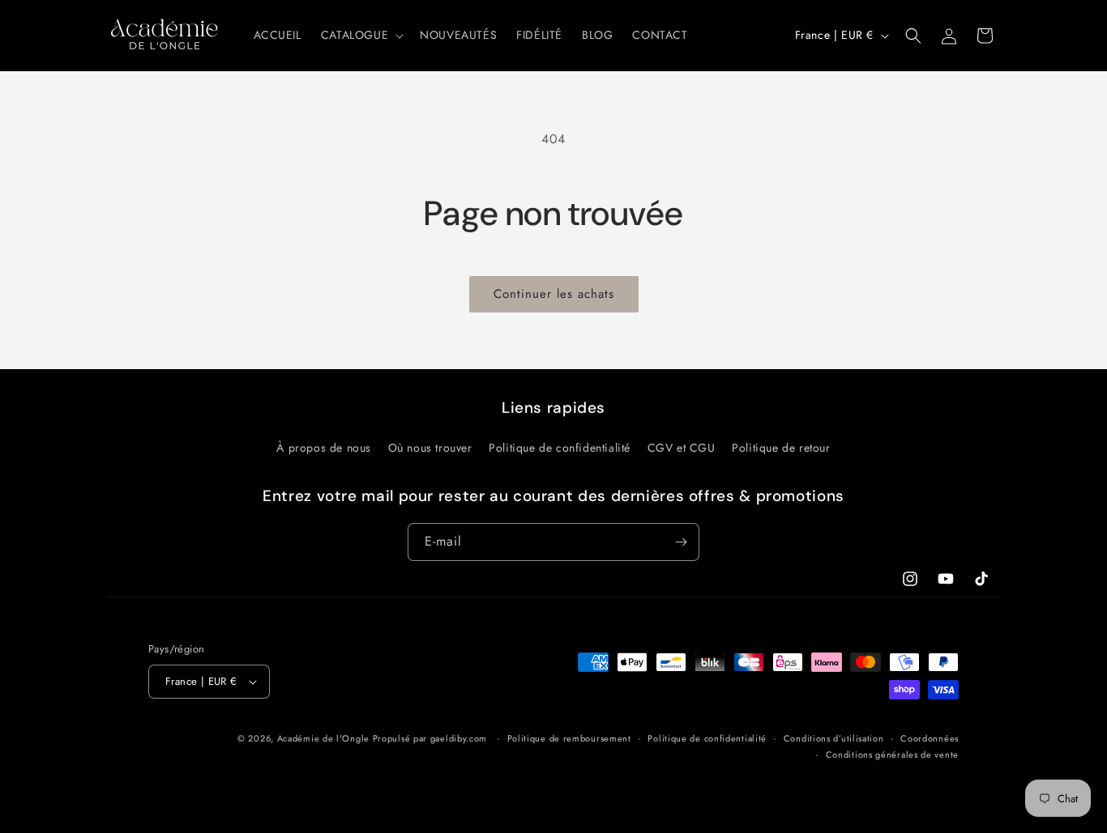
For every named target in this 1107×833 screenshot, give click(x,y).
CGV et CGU (682, 448)
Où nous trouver (430, 448)
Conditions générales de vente (892, 754)
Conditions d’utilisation (834, 738)
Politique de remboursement (569, 738)
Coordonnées (929, 738)
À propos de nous (323, 448)
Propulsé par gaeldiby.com (428, 738)
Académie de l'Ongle (323, 738)
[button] (360, 35)
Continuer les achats (554, 294)
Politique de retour (781, 448)
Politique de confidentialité (559, 448)
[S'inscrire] (681, 542)
